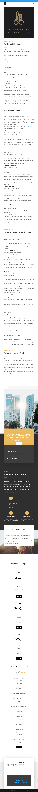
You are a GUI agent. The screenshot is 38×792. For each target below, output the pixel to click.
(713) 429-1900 (19, 780)
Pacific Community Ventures (10, 299)
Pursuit (5, 139)
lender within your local (26, 371)
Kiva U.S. (6, 317)
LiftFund (7, 283)
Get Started (19, 443)
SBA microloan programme (15, 119)
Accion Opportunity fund (11, 259)
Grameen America (8, 338)
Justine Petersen (7, 195)
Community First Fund (9, 214)
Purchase (19, 596)
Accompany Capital (8, 174)
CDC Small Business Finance (10, 157)
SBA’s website (28, 126)
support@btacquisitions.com (19, 782)
